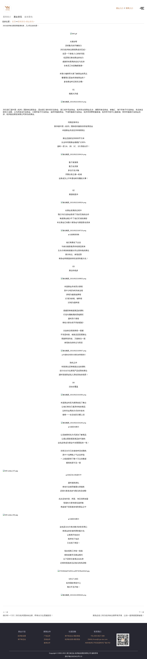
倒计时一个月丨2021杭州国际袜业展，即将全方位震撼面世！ (28, 614)
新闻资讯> (22, 22)
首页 (14, 22)
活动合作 (47, 639)
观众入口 (119, 8)
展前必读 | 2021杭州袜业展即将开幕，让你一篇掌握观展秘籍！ (118, 614)
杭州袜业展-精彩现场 (72, 639)
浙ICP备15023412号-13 (73, 656)
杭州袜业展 (22, 636)
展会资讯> (30, 22)
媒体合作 (47, 643)
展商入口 (129, 8)
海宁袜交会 (22, 639)
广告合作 (47, 636)
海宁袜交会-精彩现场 (72, 636)
